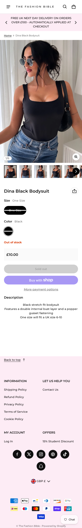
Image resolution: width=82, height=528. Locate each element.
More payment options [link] (41, 289)
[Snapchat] (41, 466)
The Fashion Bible (29, 525)
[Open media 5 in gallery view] (70, 171)
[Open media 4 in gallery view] (55, 171)
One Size (15, 210)
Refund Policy (14, 397)
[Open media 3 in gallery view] (40, 171)
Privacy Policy (14, 404)
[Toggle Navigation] (8, 6)
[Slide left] (6, 22)
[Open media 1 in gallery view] (10, 171)
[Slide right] (75, 22)
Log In (8, 441)
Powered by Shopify (54, 525)
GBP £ (41, 481)
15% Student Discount (58, 441)
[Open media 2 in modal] (41, 101)
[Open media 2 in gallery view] (25, 171)
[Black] (8, 231)
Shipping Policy (15, 389)
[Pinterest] (53, 454)
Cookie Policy (13, 419)
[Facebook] (17, 454)
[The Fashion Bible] (35, 6)
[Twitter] (29, 454)
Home (8, 35)
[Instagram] (41, 454)
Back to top (12, 360)
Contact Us (50, 389)
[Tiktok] (65, 454)
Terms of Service (16, 411)
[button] (65, 6)
